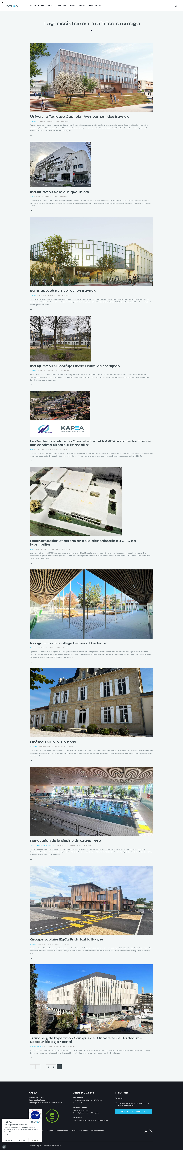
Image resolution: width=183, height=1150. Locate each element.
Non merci (8, 1140)
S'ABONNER (107, 591)
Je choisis (22, 1140)
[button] (4, 1146)
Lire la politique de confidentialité (12, 1134)
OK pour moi (35, 1140)
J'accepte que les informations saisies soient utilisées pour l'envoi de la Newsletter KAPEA (116, 583)
